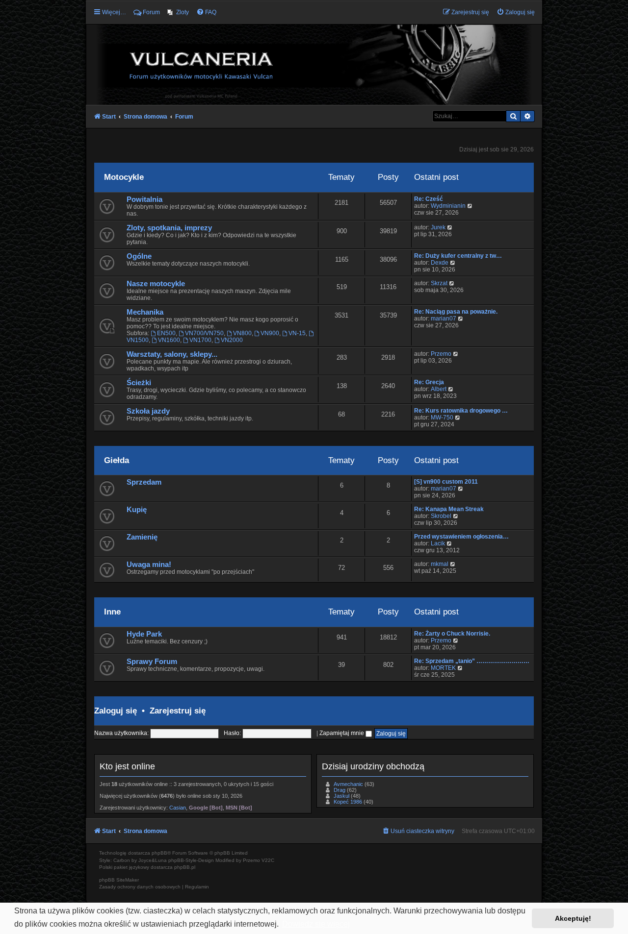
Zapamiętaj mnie (342, 733)
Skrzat (439, 283)
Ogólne (139, 256)
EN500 (166, 333)
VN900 (270, 333)
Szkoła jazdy (148, 411)
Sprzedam (144, 482)
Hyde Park (144, 634)
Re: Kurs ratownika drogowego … (461, 410)
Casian (177, 808)
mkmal (439, 564)
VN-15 (297, 333)
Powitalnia (144, 199)
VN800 (242, 333)
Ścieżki (139, 383)
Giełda (116, 460)
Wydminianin (448, 205)
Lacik (438, 543)
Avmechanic (348, 784)
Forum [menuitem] (151, 12)
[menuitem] (178, 12)
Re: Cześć (428, 199)
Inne (112, 611)
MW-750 (442, 417)
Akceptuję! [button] (573, 918)
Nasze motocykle (156, 284)
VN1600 (169, 340)
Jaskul (341, 796)
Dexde (439, 262)
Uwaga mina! (149, 564)
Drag (339, 790)
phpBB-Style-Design (191, 860)
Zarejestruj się (178, 710)
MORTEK (443, 667)
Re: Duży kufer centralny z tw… (458, 255)
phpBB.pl (184, 867)
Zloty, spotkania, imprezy (169, 228)
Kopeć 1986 (348, 802)
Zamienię (142, 537)
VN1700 (200, 340)
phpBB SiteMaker (119, 880)
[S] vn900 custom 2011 (446, 481)
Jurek (438, 227)
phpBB (159, 853)
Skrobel (441, 516)
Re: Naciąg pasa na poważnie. (455, 311)
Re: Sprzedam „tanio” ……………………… (471, 661)
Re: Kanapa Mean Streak (449, 509)
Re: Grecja (429, 382)
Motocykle (124, 176)
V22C (268, 860)
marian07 (443, 318)
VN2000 (232, 340)
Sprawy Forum (152, 661)
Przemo (441, 353)
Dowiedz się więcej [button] (316, 924)
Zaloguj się (115, 710)
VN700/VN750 (204, 333)
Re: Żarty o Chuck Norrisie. (452, 633)
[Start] (314, 64)
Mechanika (145, 312)
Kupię (137, 510)
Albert (438, 389)
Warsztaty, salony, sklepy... (172, 354)
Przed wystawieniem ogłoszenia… (461, 536)
